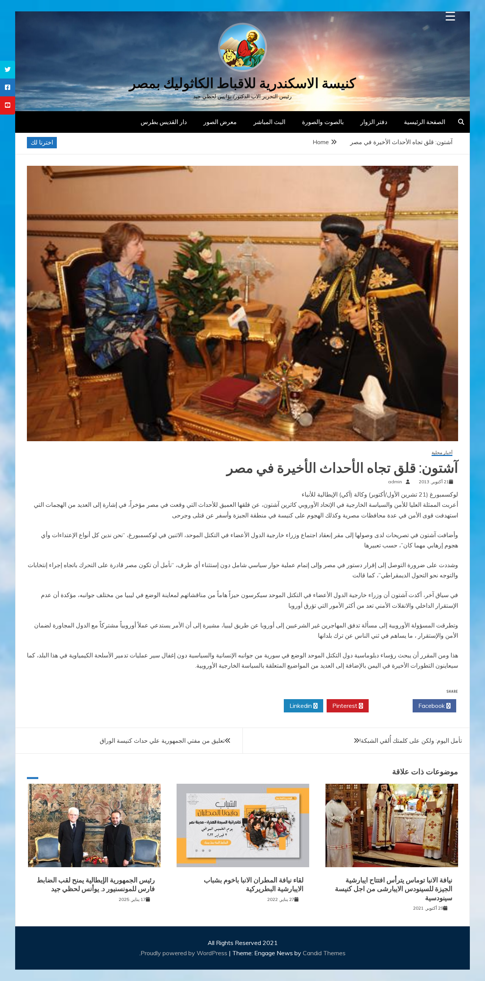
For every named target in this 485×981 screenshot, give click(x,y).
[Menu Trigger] (450, 16)
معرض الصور (220, 122)
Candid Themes (324, 953)
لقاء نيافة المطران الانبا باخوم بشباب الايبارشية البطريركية (254, 884)
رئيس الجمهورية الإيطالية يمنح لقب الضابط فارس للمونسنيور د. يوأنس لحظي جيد (96, 884)
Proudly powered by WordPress (185, 953)
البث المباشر (269, 122)
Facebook (432, 705)
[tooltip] (7, 70)
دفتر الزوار (373, 122)
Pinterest (345, 705)
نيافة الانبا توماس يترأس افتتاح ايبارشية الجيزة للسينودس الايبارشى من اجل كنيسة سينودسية (393, 889)
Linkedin (301, 705)
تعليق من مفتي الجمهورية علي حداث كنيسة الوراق (162, 740)
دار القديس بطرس (164, 122)
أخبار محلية (442, 452)
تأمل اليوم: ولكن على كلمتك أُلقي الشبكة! (411, 740)
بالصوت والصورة (323, 122)
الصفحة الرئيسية (424, 122)
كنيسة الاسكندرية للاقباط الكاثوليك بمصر (242, 83)
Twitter (388, 705)
